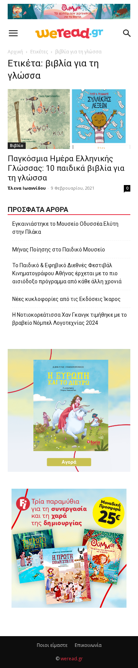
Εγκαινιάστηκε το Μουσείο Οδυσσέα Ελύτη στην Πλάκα (65, 228)
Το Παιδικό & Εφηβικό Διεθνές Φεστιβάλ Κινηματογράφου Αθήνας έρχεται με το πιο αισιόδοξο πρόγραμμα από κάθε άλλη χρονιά (67, 273)
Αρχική (15, 51)
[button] (13, 33)
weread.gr (72, 658)
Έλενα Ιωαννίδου (27, 188)
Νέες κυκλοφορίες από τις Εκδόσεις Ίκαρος (66, 299)
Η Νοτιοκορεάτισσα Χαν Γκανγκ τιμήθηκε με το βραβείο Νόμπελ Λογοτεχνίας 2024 (69, 319)
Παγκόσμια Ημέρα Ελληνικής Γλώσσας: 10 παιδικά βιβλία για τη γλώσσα (66, 168)
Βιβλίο (16, 145)
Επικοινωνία (88, 645)
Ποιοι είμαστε (52, 645)
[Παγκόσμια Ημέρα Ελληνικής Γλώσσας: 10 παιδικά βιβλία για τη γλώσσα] (69, 119)
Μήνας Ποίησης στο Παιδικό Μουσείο (58, 249)
